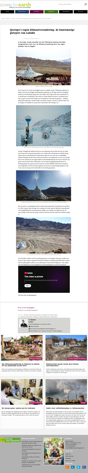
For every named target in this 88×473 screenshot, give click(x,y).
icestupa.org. (32, 295)
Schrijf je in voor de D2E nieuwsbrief (27, 310)
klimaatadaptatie (44, 316)
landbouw (36, 316)
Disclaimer (68, 458)
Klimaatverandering (35, 315)
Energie (26, 315)
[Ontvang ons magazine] (10, 442)
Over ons (67, 454)
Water (56, 315)
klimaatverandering (26, 316)
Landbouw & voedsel (47, 315)
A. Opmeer (26, 38)
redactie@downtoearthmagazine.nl (74, 448)
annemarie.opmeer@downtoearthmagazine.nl (43, 328)
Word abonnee (69, 456)
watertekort (53, 316)
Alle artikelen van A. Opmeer (46, 331)
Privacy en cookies (70, 460)
